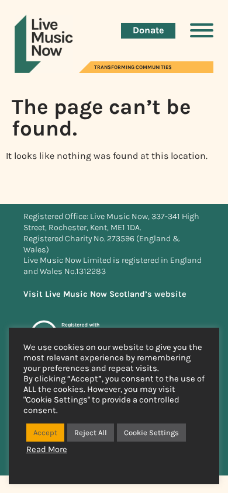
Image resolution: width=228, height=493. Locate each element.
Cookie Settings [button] (151, 432)
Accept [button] (45, 432)
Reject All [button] (90, 432)
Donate (148, 30)
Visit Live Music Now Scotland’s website (104, 294)
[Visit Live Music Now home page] (44, 69)
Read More (46, 449)
